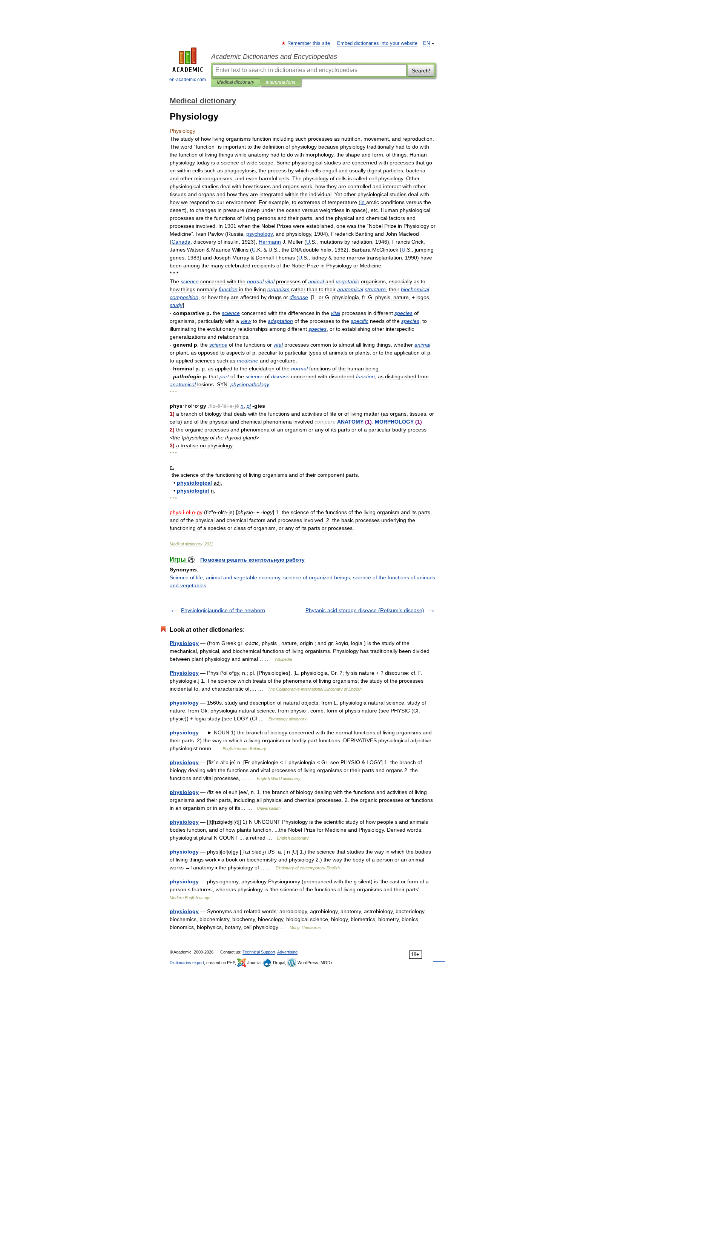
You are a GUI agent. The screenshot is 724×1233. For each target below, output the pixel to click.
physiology (184, 703)
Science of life (186, 577)
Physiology (184, 643)
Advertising (287, 952)
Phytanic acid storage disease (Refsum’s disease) (364, 610)
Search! (421, 71)
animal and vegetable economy (243, 577)
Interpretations (280, 82)
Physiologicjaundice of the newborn (223, 610)
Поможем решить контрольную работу (252, 560)
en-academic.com (187, 79)
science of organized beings (316, 577)
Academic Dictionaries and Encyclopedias (274, 56)
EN (426, 43)
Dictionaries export (187, 962)
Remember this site (309, 43)
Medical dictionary (235, 82)
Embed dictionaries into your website (377, 43)
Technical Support (258, 952)
